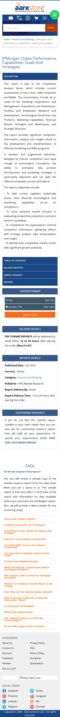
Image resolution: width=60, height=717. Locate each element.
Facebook (12, 690)
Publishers (7, 658)
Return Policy (37, 653)
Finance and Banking (23, 39)
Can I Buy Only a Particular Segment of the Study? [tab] (26, 554)
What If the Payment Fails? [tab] (18, 612)
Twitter (38, 690)
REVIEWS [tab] (8, 282)
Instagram (40, 695)
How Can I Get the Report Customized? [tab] (25, 539)
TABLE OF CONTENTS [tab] (15, 260)
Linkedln (12, 701)
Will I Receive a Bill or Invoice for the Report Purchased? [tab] (27, 576)
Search (51, 28)
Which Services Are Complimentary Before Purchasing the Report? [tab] (26, 568)
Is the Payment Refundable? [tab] (19, 606)
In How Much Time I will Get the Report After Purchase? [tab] (28, 532)
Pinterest (12, 695)
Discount (7, 653)
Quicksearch (36, 663)
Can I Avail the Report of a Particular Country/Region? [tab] (23, 619)
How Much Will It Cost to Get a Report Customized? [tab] (24, 546)
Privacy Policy (37, 642)
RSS (37, 701)
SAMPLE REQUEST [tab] (13, 274)
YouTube (39, 706)
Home (7, 39)
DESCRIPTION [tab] (11, 76)
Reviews (6, 663)
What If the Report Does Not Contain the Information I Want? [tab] (26, 599)
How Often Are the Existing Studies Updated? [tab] (28, 591)
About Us (7, 642)
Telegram (12, 706)
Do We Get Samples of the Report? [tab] (22, 471)
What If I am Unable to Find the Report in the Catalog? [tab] (28, 584)
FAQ (32, 648)
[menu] (27, 18)
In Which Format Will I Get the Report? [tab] (24, 524)
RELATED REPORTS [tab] (13, 267)
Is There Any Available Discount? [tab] (21, 561)
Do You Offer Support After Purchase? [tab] (24, 626)
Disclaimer (35, 658)
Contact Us (8, 648)
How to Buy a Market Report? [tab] (20, 518)
